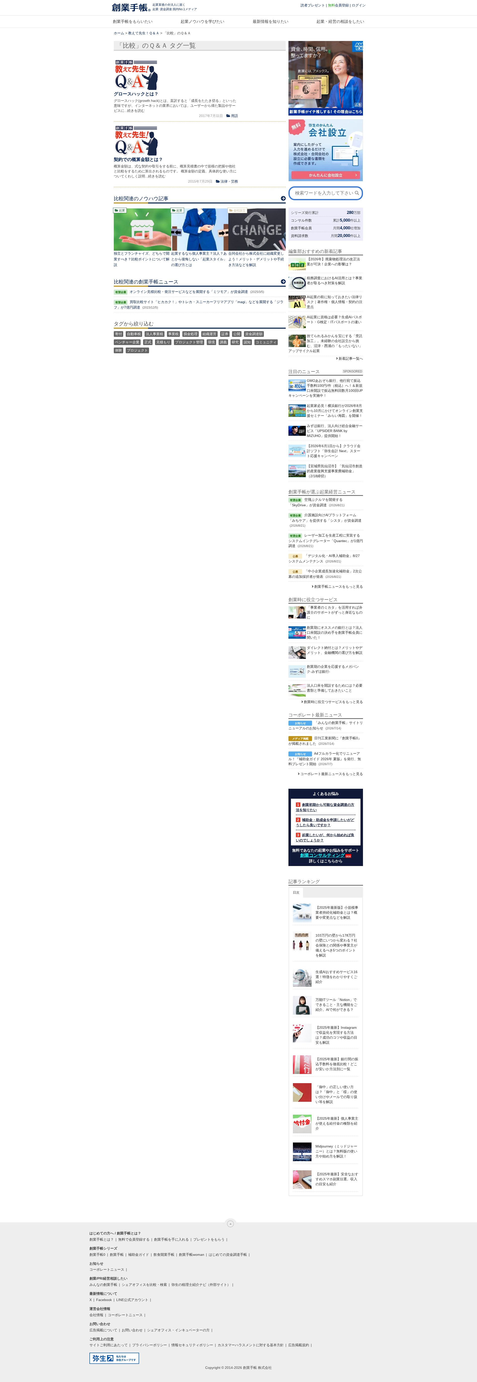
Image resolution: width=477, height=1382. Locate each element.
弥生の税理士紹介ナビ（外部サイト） (201, 1285)
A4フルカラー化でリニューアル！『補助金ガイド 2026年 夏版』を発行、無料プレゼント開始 (324, 758)
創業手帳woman (191, 1255)
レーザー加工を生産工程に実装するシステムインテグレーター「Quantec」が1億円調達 (325, 540)
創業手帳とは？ (101, 1239)
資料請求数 (299, 236)
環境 (211, 342)
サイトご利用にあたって (108, 1345)
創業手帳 (117, 1255)
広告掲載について (103, 1330)
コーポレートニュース (106, 1269)
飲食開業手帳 (164, 1255)
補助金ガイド (138, 1255)
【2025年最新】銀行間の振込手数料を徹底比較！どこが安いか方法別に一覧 (337, 1064)
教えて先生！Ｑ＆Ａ (143, 33)
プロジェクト (137, 350)
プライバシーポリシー (149, 1345)
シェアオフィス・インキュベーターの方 (178, 1330)
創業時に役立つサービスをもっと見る (333, 702)
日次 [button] (296, 892)
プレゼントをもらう (209, 1239)
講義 (223, 342)
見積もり (163, 342)
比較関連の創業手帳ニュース (146, 281)
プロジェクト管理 (189, 342)
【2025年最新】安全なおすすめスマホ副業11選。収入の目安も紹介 (337, 1179)
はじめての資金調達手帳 (228, 1255)
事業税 (173, 334)
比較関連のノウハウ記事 (141, 198)
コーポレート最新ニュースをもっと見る (331, 774)
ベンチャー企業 (127, 342)
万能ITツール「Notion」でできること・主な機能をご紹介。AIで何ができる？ (336, 1005)
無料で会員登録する (134, 1239)
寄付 (118, 334)
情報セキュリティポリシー (192, 1345)
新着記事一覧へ (351, 358)
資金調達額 (254, 334)
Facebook (104, 1300)
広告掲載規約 (298, 1345)
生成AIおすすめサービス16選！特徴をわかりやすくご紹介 (337, 977)
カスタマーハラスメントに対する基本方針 (251, 1345)
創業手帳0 (97, 1255)
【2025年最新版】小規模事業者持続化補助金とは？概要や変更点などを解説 (337, 912)
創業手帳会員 (301, 228)
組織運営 (209, 334)
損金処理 (191, 334)
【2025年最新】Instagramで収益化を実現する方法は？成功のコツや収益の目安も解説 (336, 1035)
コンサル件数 (301, 220)
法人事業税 (154, 334)
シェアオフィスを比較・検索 (144, 1285)
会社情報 (96, 1315)
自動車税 (134, 334)
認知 (247, 342)
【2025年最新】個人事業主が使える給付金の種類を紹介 (337, 1123)
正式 (147, 342)
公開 (236, 334)
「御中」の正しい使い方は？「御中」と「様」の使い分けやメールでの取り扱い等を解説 (336, 1094)
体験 (118, 350)
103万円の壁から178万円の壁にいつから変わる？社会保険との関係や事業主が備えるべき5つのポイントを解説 (336, 945)
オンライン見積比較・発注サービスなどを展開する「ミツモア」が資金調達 (189, 292)
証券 (224, 334)
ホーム (119, 33)
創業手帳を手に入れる (171, 1239)
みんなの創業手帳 (103, 1285)
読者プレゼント (313, 5)
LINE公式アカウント (132, 1300)
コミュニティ (266, 342)
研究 (235, 342)
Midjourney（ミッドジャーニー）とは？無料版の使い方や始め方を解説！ (336, 1151)
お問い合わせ (132, 1330)
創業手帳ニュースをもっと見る (338, 587)
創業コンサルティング (322, 855)
